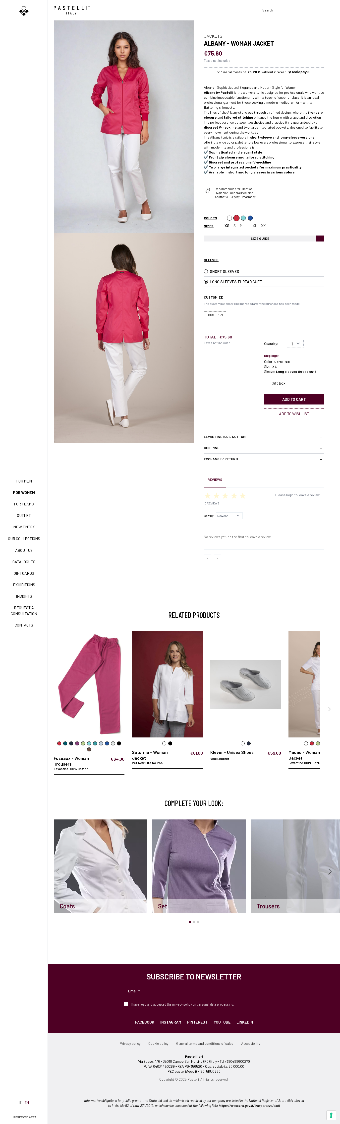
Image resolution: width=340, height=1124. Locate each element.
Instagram (170, 1022)
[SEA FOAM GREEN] (243, 218)
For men (24, 481)
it (20, 1102)
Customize (216, 315)
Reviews (215, 479)
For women (24, 492)
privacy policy (182, 1004)
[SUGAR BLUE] (250, 218)
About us (24, 550)
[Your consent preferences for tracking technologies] (331, 1115)
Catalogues (23, 561)
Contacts (24, 625)
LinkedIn (244, 1022)
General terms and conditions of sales (204, 1043)
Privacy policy (130, 1043)
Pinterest (197, 1022)
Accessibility (250, 1043)
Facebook (144, 1022)
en (27, 1102)
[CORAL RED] (236, 218)
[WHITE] (229, 218)
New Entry (24, 526)
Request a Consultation (24, 610)
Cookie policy (158, 1043)
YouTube (222, 1022)
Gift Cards (24, 573)
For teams (24, 503)
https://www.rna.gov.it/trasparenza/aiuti (249, 1105)
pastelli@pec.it (186, 1071)
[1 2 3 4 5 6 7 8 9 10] (295, 343)
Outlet (24, 515)
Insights (24, 596)
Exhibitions (24, 584)
